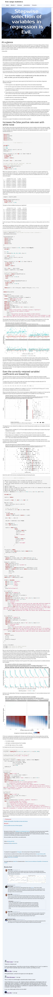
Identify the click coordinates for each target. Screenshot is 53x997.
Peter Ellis (15, 861)
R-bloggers (19, 851)
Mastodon (15, 843)
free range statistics (14, 2)
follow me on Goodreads (13, 857)
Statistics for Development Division (22, 831)
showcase (19, 5)
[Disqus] (26, 941)
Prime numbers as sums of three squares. (13, 825)
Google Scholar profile (41, 853)
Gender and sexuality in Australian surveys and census (16, 821)
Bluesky (10, 843)
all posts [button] (13, 5)
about (7, 5)
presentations (27, 5)
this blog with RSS (10, 841)
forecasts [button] (34, 5)
